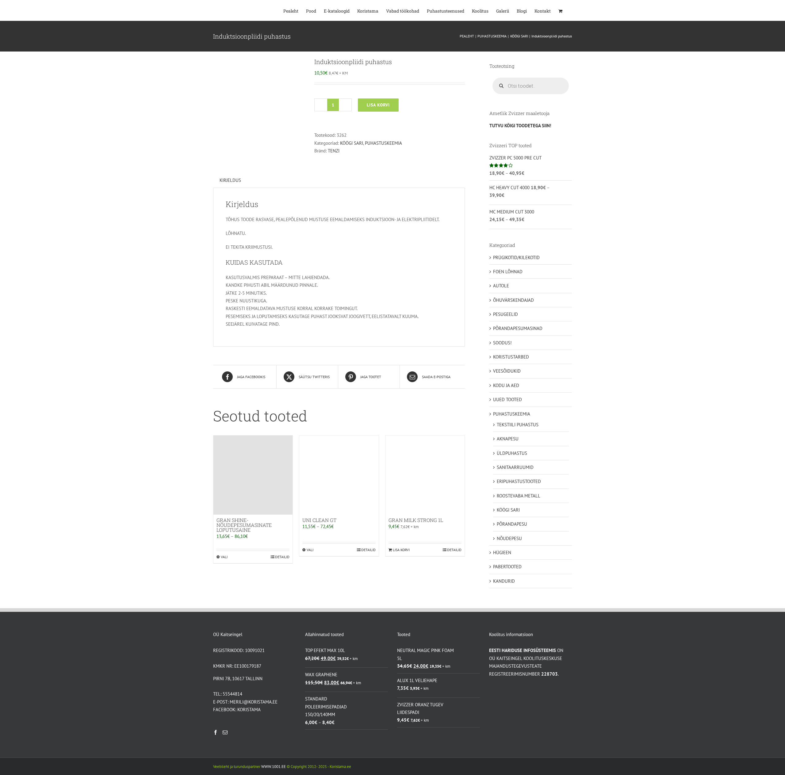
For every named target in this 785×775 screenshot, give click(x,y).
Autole (501, 286)
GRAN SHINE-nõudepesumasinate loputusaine (244, 525)
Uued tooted (507, 399)
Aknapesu (508, 439)
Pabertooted (507, 567)
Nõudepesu (509, 538)
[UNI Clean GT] (338, 475)
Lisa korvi (378, 105)
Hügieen (502, 552)
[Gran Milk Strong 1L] (425, 475)
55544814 (232, 694)
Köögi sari (351, 143)
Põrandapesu (512, 524)
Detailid (282, 556)
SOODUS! (502, 343)
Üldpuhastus (512, 453)
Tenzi (333, 151)
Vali (224, 556)
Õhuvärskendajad (513, 300)
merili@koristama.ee (254, 702)
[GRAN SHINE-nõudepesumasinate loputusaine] (253, 475)
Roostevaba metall (518, 496)
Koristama (249, 709)
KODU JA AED (506, 385)
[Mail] (225, 732)
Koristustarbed (511, 357)
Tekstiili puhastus (517, 425)
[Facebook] (215, 732)
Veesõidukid (507, 371)
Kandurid (504, 581)
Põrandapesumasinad (517, 328)
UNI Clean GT (319, 520)
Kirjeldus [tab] (230, 180)
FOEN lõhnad (508, 271)
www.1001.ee (273, 766)
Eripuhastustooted (519, 481)
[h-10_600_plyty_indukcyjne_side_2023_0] (259, 104)
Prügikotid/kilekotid (516, 257)
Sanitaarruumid (515, 467)
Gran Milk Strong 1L (416, 520)
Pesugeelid (505, 314)
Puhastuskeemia (383, 143)
